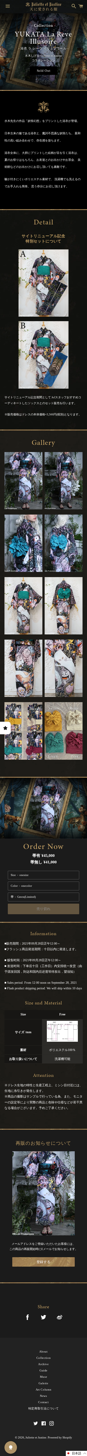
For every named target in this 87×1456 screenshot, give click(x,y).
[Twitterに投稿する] (43, 1318)
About (43, 1351)
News (43, 1396)
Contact (43, 1402)
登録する (44, 1262)
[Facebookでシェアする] (27, 1318)
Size (13, 875)
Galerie (43, 1383)
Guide (43, 1370)
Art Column (44, 1389)
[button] (76, 1453)
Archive (43, 1364)
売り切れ (44, 909)
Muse (43, 1376)
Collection (43, 1358)
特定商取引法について (43, 1408)
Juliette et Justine (35, 1437)
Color (14, 885)
